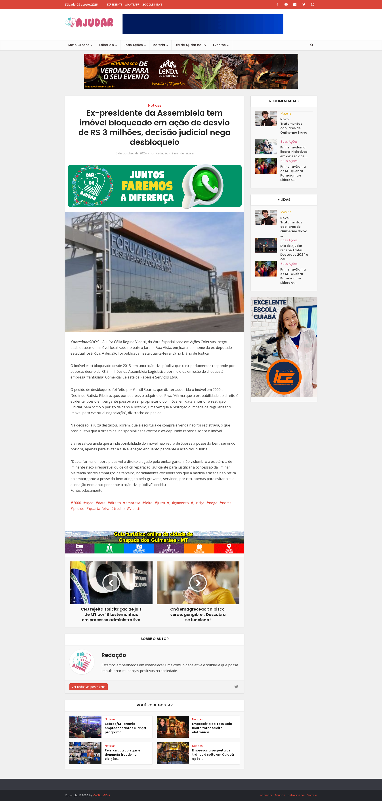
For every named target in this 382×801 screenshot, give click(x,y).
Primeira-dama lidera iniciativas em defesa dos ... (294, 151)
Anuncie (280, 795)
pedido (78, 508)
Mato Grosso (79, 45)
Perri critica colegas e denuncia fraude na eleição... (122, 754)
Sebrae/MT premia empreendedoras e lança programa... (125, 728)
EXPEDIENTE (114, 4)
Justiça (198, 502)
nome (226, 502)
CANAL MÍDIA (101, 795)
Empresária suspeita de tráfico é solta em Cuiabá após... (213, 754)
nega (213, 502)
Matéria (159, 45)
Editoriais (106, 45)
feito (149, 502)
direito (115, 502)
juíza (161, 502)
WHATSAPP (132, 4)
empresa (133, 502)
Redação (162, 153)
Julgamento (179, 502)
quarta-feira (99, 508)
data (101, 502)
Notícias (154, 105)
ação (90, 502)
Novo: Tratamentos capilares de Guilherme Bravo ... (293, 128)
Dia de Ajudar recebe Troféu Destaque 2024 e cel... (294, 252)
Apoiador (266, 795)
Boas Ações (133, 45)
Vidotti (134, 508)
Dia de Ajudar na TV (190, 45)
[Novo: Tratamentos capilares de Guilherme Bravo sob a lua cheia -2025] (267, 118)
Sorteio (312, 795)
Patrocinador (296, 795)
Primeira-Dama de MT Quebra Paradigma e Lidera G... (293, 173)
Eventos (219, 45)
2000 (77, 502)
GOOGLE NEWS (152, 4)
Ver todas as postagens (88, 687)
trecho (119, 508)
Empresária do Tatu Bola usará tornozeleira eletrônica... (212, 728)
